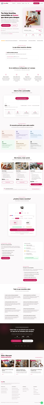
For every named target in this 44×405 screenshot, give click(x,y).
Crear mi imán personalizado (21, 98)
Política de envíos (36, 392)
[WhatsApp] (42, 403)
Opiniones (35, 391)
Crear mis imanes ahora (16, 340)
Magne (3, 381)
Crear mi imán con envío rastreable (30, 280)
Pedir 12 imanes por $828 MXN (22, 229)
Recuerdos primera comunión (16, 394)
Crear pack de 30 (36, 184)
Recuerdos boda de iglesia (15, 389)
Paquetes (23, 3)
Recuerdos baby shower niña (16, 397)
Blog (26, 3)
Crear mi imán (19, 3)
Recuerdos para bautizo (15, 392)
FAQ (28, 3)
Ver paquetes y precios (28, 340)
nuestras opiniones (10, 56)
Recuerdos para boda (15, 388)
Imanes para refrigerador (4, 389)
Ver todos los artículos (38, 357)
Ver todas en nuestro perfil (24, 58)
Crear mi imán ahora (6, 25)
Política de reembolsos (37, 394)
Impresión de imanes (4, 392)
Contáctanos (10, 33)
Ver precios (14, 25)
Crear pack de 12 (22, 182)
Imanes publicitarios (4, 391)
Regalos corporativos (26, 389)
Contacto (41, 3)
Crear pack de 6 (7, 182)
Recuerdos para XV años (15, 391)
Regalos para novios (14, 398)
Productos (13, 3)
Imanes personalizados (4, 388)
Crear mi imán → (36, 3)
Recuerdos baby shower (15, 395)
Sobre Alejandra (36, 389)
